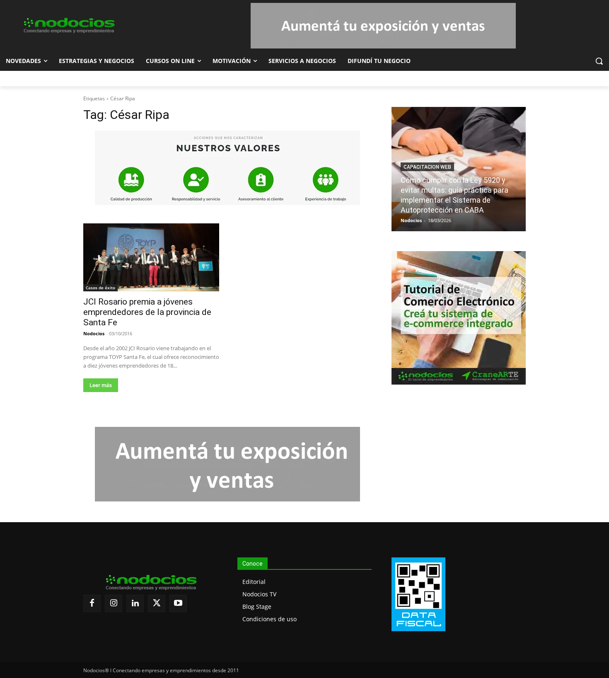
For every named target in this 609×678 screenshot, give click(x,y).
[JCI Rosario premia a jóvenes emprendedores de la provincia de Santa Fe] (151, 257)
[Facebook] (92, 603)
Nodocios (93, 333)
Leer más (100, 385)
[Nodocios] (69, 26)
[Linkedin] (135, 603)
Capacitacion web (427, 167)
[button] (599, 61)
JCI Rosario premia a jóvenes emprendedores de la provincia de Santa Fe (147, 312)
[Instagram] (113, 603)
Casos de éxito (100, 288)
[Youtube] (178, 603)
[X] (156, 603)
